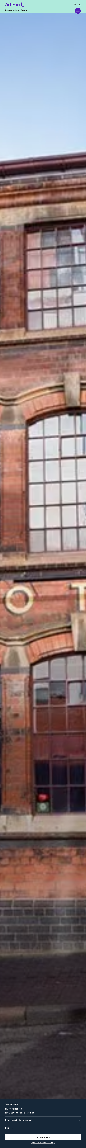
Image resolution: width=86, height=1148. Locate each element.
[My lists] (75, 4)
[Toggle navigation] (78, 11)
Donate (24, 10)
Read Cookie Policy (14, 1109)
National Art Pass (12, 10)
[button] (43, 1137)
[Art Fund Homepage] (14, 5)
